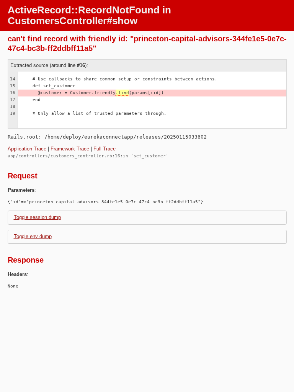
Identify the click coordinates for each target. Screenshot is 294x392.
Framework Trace (70, 149)
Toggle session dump (37, 217)
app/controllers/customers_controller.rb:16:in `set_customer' (88, 156)
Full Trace (104, 149)
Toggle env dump (33, 236)
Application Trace (27, 149)
